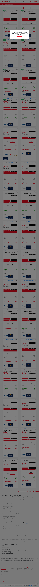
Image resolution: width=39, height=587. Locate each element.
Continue (19, 36)
